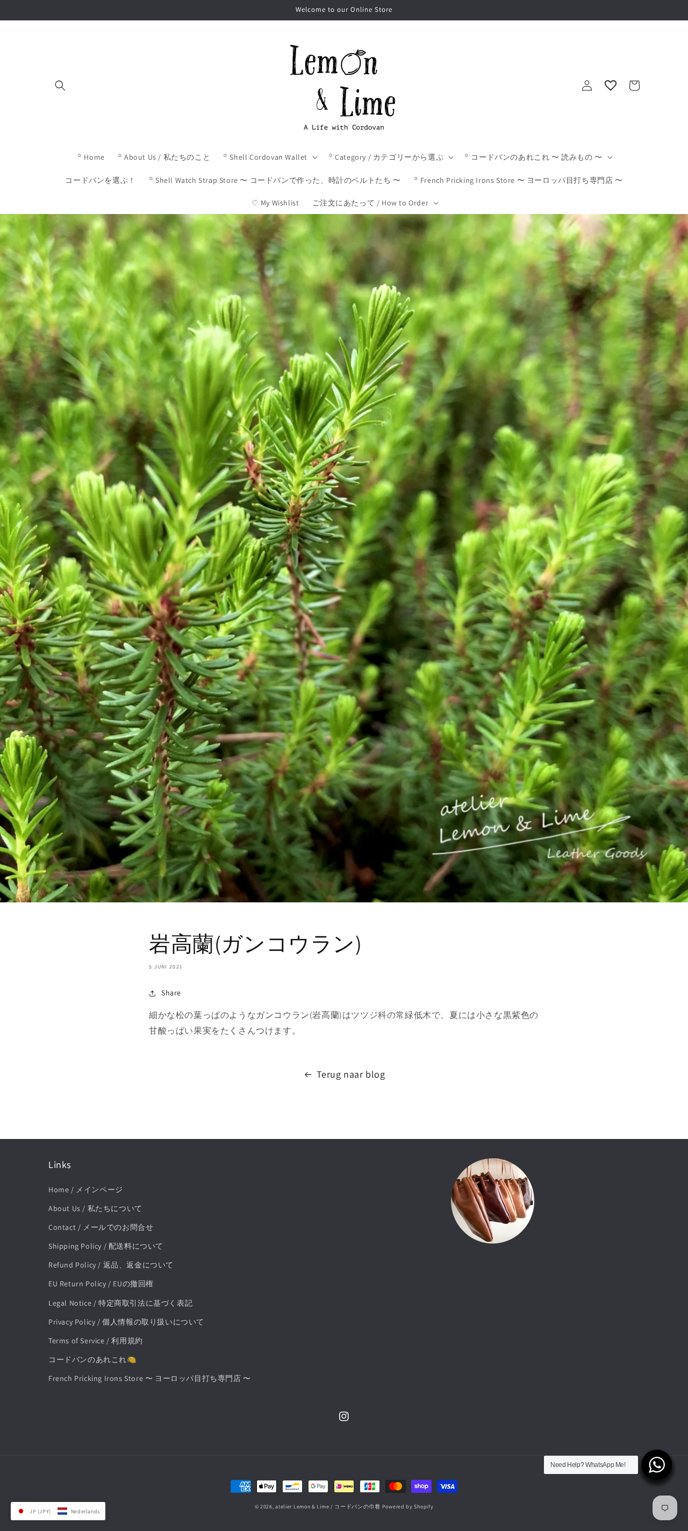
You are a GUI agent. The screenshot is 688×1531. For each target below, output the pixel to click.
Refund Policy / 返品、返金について (111, 1265)
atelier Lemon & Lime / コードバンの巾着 (328, 1506)
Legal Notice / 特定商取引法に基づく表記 (120, 1303)
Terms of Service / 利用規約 (95, 1340)
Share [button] (171, 993)
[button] (60, 85)
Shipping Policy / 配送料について (105, 1246)
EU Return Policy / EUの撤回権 (101, 1283)
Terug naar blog (351, 1074)
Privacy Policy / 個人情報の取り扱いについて (126, 1322)
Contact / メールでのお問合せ (100, 1227)
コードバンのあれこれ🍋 (92, 1359)
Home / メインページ (85, 1189)
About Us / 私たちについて (95, 1208)
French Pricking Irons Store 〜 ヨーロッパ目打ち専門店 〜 (149, 1378)
